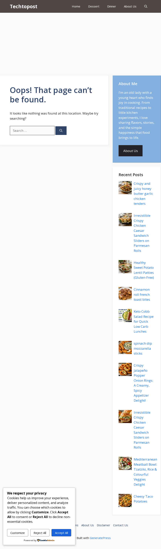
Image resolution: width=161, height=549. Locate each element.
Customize (17, 533)
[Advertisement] (80, 42)
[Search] (61, 130)
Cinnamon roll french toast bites (142, 294)
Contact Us (120, 525)
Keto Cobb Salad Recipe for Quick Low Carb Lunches (144, 321)
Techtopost (23, 6)
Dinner (111, 6)
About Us (130, 6)
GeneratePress (100, 538)
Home (76, 6)
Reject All (40, 533)
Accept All (61, 533)
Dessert (93, 6)
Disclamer (103, 525)
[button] (145, 6)
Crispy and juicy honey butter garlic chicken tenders (143, 193)
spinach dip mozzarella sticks (143, 348)
